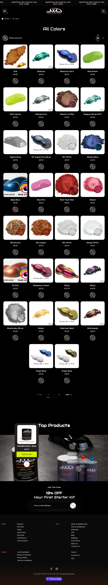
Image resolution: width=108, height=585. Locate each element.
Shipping (74, 538)
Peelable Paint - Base (26, 446)
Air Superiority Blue (41, 157)
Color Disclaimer (23, 552)
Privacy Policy (22, 558)
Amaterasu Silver (15, 328)
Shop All (20, 524)
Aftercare (74, 530)
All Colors (20, 527)
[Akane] (93, 185)
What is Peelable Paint (79, 524)
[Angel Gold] (67, 356)
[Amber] (41, 313)
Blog (72, 535)
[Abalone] (41, 56)
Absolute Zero (67, 71)
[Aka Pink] (41, 185)
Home (7, 19)
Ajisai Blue (15, 200)
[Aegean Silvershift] (93, 99)
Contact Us (75, 546)
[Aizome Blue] (93, 142)
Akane (93, 200)
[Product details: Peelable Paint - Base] (27, 464)
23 (59, 395)
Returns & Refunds (24, 555)
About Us (74, 544)
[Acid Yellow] (15, 99)
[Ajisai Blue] (15, 185)
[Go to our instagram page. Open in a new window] (57, 569)
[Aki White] (67, 228)
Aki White (66, 243)
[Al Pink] (15, 271)
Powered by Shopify (67, 574)
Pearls (19, 530)
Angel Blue (41, 371)
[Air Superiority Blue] (41, 142)
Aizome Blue (92, 157)
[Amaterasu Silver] (15, 313)
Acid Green (92, 71)
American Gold (67, 328)
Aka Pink (41, 200)
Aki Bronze (15, 243)
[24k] (15, 56)
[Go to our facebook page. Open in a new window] (51, 569)
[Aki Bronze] (15, 228)
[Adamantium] (41, 99)
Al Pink (15, 285)
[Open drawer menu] (5, 11)
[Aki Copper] (41, 228)
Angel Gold (67, 371)
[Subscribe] (73, 506)
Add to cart (27, 454)
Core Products (22, 541)
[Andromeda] (93, 313)
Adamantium (41, 114)
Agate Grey (15, 157)
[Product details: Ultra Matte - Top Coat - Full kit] (79, 469)
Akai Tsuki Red (67, 200)
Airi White (67, 157)
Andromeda (92, 328)
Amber (41, 328)
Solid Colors (21, 532)
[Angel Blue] (41, 356)
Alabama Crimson (41, 285)
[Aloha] (67, 271)
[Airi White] (67, 142)
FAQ (72, 532)
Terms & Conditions (24, 560)
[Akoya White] (93, 228)
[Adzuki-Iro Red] (67, 99)
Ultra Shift (20, 535)
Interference (21, 538)
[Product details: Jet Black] (72, 447)
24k (15, 71)
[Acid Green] (93, 56)
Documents (75, 541)
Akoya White (93, 243)
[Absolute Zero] (67, 56)
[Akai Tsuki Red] (67, 185)
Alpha (92, 285)
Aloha (67, 285)
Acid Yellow (15, 114)
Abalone (41, 71)
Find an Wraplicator (78, 527)
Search (73, 552)
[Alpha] (93, 271)
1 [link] (48, 395)
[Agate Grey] (15, 142)
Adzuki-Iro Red (67, 114)
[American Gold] (67, 313)
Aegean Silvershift (93, 114)
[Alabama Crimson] (41, 271)
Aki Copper (41, 243)
